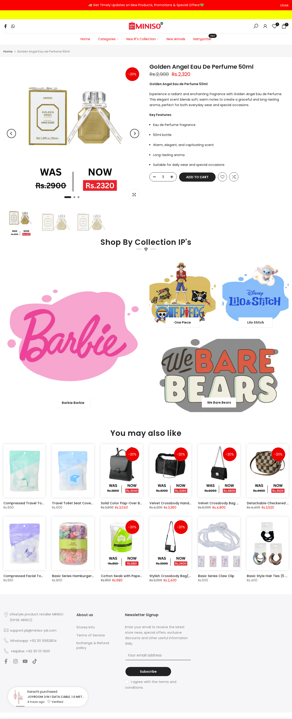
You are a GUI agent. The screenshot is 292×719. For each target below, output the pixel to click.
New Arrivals (176, 39)
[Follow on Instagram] (15, 663)
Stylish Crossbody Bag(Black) (174, 576)
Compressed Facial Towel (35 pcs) (32, 576)
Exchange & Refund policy (92, 645)
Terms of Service (90, 635)
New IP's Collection (141, 39)
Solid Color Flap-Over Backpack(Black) (134, 503)
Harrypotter (204, 38)
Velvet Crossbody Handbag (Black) (179, 503)
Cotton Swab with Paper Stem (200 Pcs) (134, 576)
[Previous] (11, 133)
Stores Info (85, 627)
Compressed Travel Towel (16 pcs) (32, 503)
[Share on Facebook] (5, 26)
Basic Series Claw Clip (216, 576)
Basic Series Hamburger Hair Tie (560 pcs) (87, 576)
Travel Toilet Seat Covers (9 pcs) (79, 503)
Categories (107, 39)
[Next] (134, 133)
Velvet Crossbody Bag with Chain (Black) (232, 503)
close (7, 5)
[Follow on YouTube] (25, 663)
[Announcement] (146, 5)
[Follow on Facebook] (5, 663)
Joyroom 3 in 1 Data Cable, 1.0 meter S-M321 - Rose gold (56, 697)
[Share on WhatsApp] (13, 26)
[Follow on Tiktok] (34, 663)
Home (85, 39)
